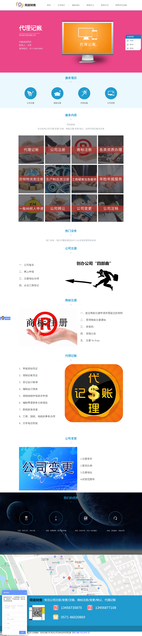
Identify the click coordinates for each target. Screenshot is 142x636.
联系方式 (105, 5)
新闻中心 (90, 5)
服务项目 (76, 5)
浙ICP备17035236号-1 (81, 633)
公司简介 (61, 5)
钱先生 (131, 44)
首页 (49, 5)
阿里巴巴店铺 (121, 5)
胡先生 (131, 48)
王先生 (131, 40)
